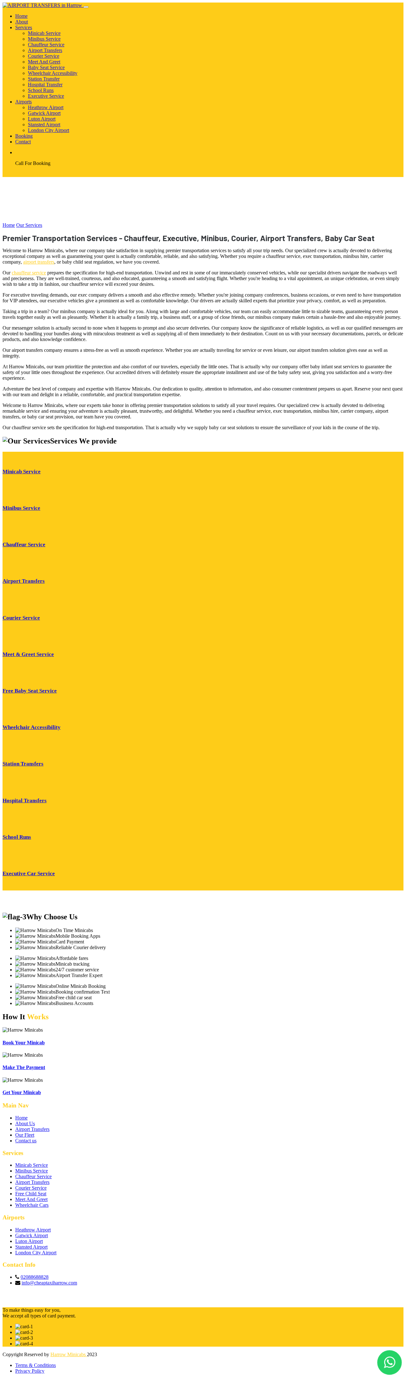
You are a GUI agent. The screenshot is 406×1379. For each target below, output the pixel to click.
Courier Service (43, 56)
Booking (24, 136)
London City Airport (48, 130)
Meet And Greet (44, 61)
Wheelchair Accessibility (52, 73)
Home (21, 16)
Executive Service (46, 96)
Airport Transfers (45, 50)
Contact (23, 141)
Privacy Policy (29, 1371)
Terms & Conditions (35, 1365)
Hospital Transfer (45, 84)
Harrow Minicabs (68, 1354)
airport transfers (38, 262)
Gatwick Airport (44, 113)
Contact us (25, 1140)
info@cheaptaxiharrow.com (49, 1282)
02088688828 (29, 174)
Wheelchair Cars (32, 1205)
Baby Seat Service (46, 67)
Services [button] (23, 27)
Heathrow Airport (45, 107)
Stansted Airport (44, 124)
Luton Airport (42, 118)
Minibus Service (44, 39)
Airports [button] (23, 101)
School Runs (41, 90)
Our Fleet (24, 1135)
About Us (25, 1123)
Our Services (29, 225)
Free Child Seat (30, 1193)
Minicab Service (44, 33)
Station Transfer (44, 79)
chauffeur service (29, 272)
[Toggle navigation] (85, 7)
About (21, 21)
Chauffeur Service (46, 44)
